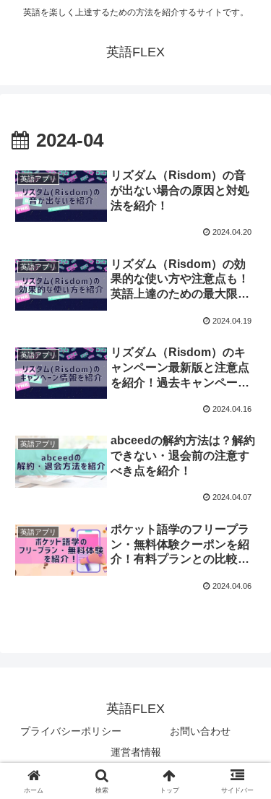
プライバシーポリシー (70, 731)
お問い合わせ (200, 731)
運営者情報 (136, 752)
